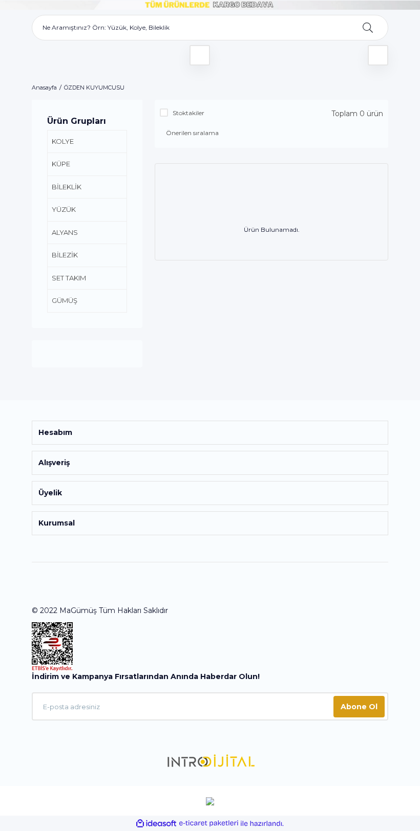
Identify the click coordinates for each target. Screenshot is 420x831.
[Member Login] (200, 55)
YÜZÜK (64, 209)
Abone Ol (359, 706)
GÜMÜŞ (64, 300)
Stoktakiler (188, 113)
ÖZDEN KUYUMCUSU (94, 87)
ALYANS (65, 232)
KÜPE (61, 164)
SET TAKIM (69, 278)
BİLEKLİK (66, 187)
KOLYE (63, 141)
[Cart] (378, 55)
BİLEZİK (65, 255)
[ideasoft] (156, 823)
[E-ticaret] (209, 823)
